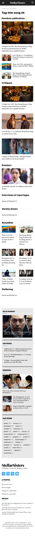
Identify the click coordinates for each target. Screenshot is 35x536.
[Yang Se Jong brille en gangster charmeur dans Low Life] (7, 408)
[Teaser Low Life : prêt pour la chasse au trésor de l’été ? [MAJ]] (6, 66)
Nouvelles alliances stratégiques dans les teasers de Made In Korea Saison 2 (16, 333)
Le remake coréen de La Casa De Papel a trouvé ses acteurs (25, 281)
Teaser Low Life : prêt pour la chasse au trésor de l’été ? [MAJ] (23, 65)
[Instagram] (8, 473)
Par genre (7, 418)
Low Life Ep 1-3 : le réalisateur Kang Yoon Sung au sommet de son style (23, 57)
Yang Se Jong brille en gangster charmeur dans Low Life (22, 407)
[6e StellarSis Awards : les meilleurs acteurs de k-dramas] (17, 176)
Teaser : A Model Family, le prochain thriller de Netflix (8, 281)
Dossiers (7, 370)
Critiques (7, 344)
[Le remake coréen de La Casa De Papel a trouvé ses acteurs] (26, 273)
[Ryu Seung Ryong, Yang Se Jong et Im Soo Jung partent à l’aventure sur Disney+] (6, 75)
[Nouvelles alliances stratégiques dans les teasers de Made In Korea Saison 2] (17, 326)
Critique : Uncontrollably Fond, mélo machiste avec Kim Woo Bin (16, 361)
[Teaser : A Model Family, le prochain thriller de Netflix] (9, 273)
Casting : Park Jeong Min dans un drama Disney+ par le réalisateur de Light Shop (16, 513)
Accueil (3, 8)
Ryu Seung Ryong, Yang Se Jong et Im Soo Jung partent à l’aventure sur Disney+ (22, 75)
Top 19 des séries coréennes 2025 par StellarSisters (14, 392)
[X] (12, 473)
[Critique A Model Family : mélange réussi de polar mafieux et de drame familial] (17, 146)
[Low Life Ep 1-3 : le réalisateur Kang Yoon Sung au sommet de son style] (6, 57)
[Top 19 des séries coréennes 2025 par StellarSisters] (17, 381)
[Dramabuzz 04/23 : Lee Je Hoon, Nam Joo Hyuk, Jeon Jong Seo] (9, 252)
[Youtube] (17, 473)
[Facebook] (3, 473)
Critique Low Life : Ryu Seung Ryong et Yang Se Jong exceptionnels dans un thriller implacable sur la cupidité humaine (17, 48)
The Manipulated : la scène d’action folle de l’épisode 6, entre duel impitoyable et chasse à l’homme (21, 399)
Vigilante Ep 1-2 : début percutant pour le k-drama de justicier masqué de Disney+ (18, 350)
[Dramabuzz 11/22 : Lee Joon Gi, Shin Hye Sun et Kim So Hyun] (26, 252)
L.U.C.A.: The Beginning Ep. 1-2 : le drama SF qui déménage (17, 355)
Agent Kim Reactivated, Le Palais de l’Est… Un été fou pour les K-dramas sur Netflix (16, 508)
